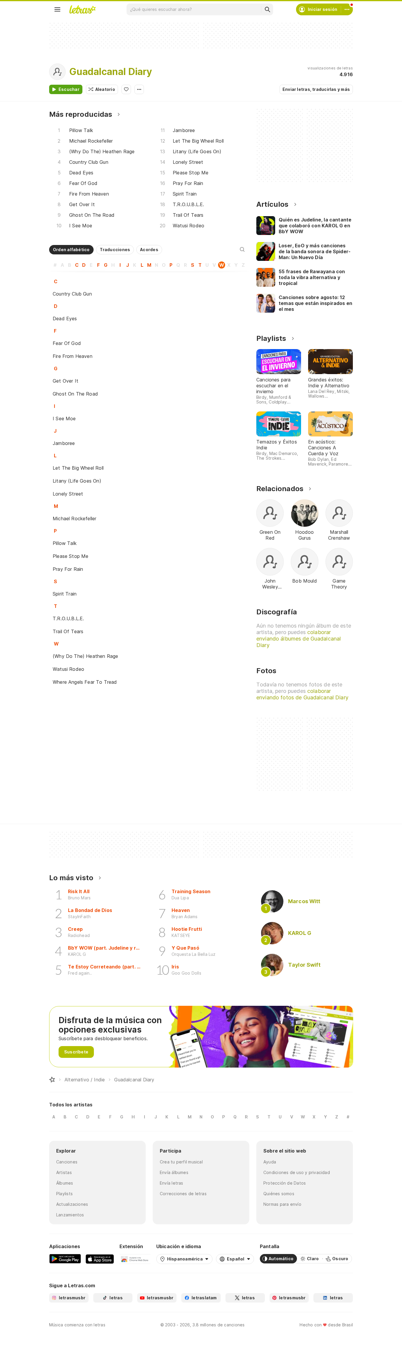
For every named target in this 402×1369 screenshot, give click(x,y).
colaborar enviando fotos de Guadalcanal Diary (302, 694)
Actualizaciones (72, 1204)
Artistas (64, 1172)
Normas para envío (282, 1204)
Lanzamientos (70, 1214)
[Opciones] (139, 89)
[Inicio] (52, 1080)
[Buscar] (267, 9)
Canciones (66, 1161)
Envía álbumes (174, 1172)
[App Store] (100, 1258)
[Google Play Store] (65, 1258)
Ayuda (269, 1161)
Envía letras (171, 1182)
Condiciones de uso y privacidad (296, 1172)
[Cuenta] (347, 9)
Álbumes (64, 1182)
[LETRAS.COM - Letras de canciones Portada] (82, 9)
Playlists (64, 1193)
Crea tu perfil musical (181, 1161)
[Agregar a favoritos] (126, 89)
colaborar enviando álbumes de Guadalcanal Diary (298, 638)
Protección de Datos (284, 1182)
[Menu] (57, 9)
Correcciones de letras (183, 1193)
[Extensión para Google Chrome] (134, 1258)
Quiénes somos (278, 1193)
